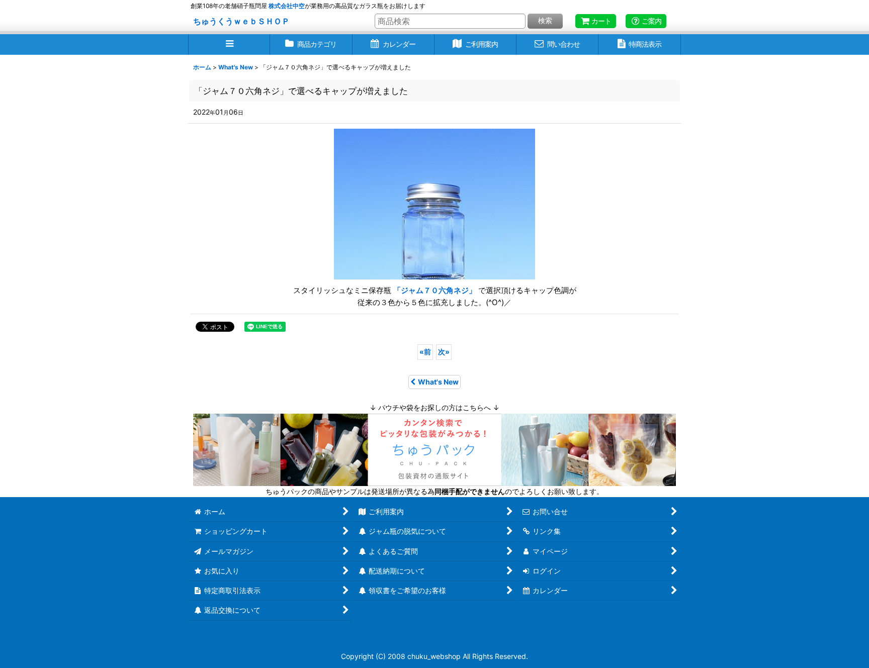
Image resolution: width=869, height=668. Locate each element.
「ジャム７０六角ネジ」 (435, 290)
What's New (438, 381)
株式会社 (287, 6)
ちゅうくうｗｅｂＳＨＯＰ (241, 21)
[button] (229, 44)
